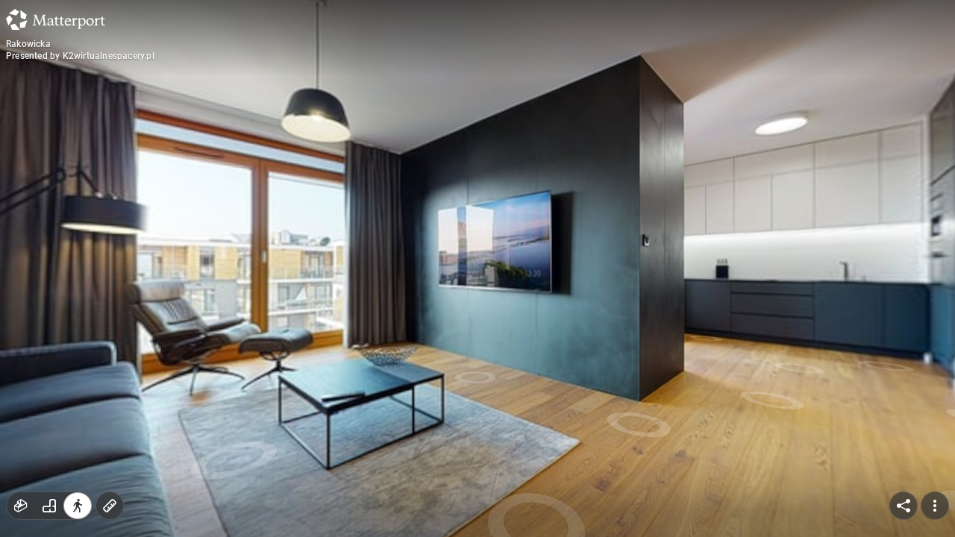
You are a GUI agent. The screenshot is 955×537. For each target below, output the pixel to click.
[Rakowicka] (477, 268)
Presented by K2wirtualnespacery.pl (80, 56)
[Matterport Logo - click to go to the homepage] (55, 19)
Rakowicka (28, 44)
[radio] (21, 505)
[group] (49, 506)
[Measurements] (110, 506)
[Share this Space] (903, 506)
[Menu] (935, 506)
